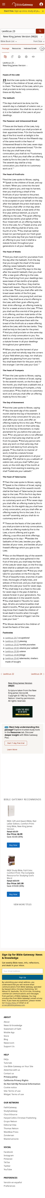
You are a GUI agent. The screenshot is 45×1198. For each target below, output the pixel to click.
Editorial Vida (10, 1125)
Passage (5, 48)
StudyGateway (10, 1111)
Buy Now (13, 845)
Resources (16, 48)
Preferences (9, 1186)
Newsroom (9, 1042)
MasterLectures (11, 1138)
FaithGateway (10, 1107)
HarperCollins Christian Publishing (20, 1117)
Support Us (9, 1046)
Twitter (7, 1166)
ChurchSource (10, 1114)
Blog (6, 1039)
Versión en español (13, 1182)
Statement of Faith (12, 1029)
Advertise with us (12, 1070)
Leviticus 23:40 (12, 655)
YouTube (8, 1169)
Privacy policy (10, 1076)
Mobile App (9, 1032)
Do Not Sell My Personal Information (22, 1083)
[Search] (40, 31)
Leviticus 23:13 (12, 641)
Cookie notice (10, 1087)
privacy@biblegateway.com (13, 1005)
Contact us (9, 1073)
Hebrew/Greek (30, 48)
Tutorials (8, 1062)
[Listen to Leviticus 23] (33, 57)
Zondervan (9, 1135)
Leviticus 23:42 (12, 658)
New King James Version (20, 683)
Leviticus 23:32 (12, 644)
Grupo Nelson (10, 1121)
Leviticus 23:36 (12, 651)
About (7, 1021)
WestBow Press (11, 1132)
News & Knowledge (13, 1025)
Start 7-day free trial (15, 743)
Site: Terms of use (12, 1091)
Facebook (8, 1152)
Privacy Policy (10, 1003)
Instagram (9, 1155)
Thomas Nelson (11, 1128)
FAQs (6, 1059)
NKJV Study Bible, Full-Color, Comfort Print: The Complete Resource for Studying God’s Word (20, 874)
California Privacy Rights (16, 1080)
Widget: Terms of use (14, 1094)
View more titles (23, 904)
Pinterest (8, 1158)
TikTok (7, 1162)
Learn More (12, 749)
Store (6, 1036)
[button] (41, 4)
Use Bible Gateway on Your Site (18, 1066)
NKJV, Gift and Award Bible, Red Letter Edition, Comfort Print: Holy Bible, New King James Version (21, 825)
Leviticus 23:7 (11, 637)
